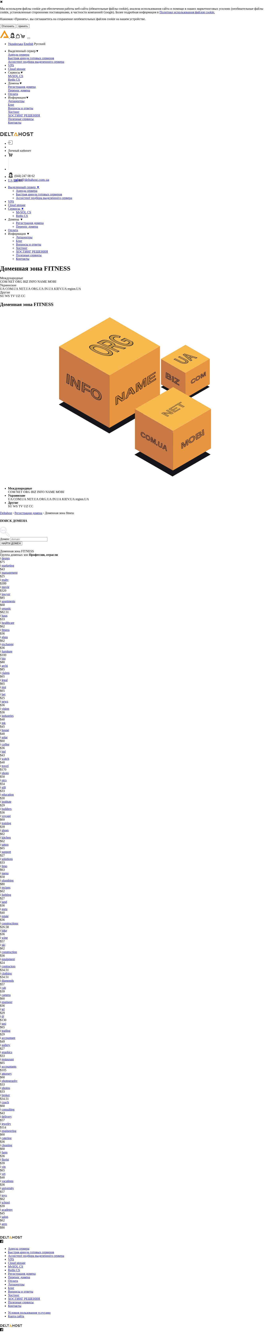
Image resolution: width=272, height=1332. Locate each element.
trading (6, 1030)
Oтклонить (8, 26)
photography (10, 1080)
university (8, 1188)
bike (4, 930)
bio (4, 658)
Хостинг (14, 112)
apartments (8, 601)
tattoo (5, 844)
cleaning (7, 1145)
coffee (5, 744)
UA (10, 180)
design (6, 558)
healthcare (8, 622)
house (5, 730)
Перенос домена (19, 90)
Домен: (5, 539)
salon (5, 1216)
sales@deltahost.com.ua (31, 180)
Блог (11, 104)
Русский (39, 44)
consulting (8, 1109)
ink (4, 723)
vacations (7, 1181)
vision (5, 708)
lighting (6, 894)
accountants (9, 1066)
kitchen (6, 837)
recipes (6, 887)
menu (5, 873)
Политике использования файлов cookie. (187, 12)
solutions (7, 859)
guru (4, 909)
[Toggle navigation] (28, 38)
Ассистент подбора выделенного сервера (36, 61)
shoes (5, 830)
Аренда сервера (18, 54)
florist (5, 1159)
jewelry (6, 1123)
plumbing (8, 880)
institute (6, 801)
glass (5, 637)
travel (5, 766)
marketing (8, 565)
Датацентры (16, 101)
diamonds (8, 980)
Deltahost (6, 513)
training (6, 823)
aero (4, 1224)
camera (6, 995)
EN (15, 180)
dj (3, 1016)
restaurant (8, 1059)
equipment (8, 959)
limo (4, 866)
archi (5, 665)
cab (4, 987)
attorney (7, 1073)
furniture (7, 651)
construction (9, 952)
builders (7, 809)
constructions (10, 923)
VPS (11, 65)
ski (3, 945)
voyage (6, 816)
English (28, 44)
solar (5, 737)
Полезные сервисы (21, 119)
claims (6, 673)
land (4, 902)
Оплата (13, 94)
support (6, 851)
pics (4, 780)
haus (4, 615)
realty (5, 580)
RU (21, 180)
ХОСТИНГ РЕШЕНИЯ (24, 115)
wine (5, 937)
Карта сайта (16, 1316)
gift (4, 787)
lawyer (6, 594)
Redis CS (14, 79)
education (8, 794)
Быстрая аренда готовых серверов (31, 58)
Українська (15, 44)
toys (4, 1195)
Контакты (14, 122)
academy (7, 1209)
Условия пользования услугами (29, 1312)
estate (5, 916)
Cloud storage (16, 69)
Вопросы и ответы (20, 108)
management (10, 572)
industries (8, 715)
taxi (4, 1023)
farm (4, 1152)
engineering (9, 1131)
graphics (7, 1052)
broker (6, 1095)
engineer (7, 1002)
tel (3, 1009)
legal (5, 680)
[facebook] (1, 1242)
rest (4, 687)
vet (3, 1174)
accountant (8, 1038)
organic (6, 608)
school (6, 1202)
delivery (7, 1116)
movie (5, 587)
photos (6, 1088)
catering (7, 1138)
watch (5, 758)
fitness (6, 630)
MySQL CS (15, 76)
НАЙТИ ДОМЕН (11, 543)
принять (23, 26)
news (5, 701)
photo (5, 773)
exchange (8, 644)
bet (3, 694)
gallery (6, 1045)
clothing (7, 973)
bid (4, 751)
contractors (8, 966)
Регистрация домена (22, 86)
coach (5, 1102)
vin (4, 1166)
